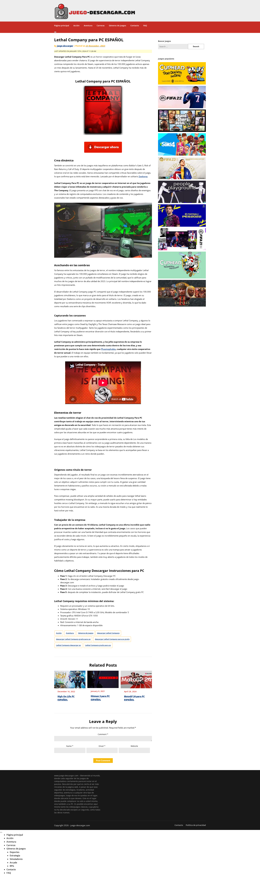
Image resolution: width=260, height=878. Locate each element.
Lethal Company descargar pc (68, 645)
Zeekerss (143, 176)
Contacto (134, 25)
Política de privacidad (196, 825)
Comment (103, 734)
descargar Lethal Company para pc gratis (112, 639)
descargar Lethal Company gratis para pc (73, 639)
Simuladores (16, 859)
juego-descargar (65, 45)
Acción (76, 25)
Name (69, 746)
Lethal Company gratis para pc (98, 645)
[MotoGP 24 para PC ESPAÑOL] (136, 678)
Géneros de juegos (117, 25)
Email (102, 746)
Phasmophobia (108, 349)
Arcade (13, 862)
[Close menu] (1, 832)
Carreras (101, 25)
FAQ (145, 25)
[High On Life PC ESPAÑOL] (69, 678)
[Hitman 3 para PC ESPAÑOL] (103, 678)
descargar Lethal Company (108, 633)
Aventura (88, 25)
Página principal (61, 25)
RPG (12, 865)
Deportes (14, 852)
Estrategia (15, 855)
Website (134, 746)
